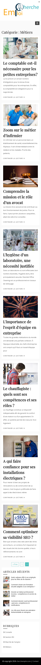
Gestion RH (9, 637)
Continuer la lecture (13, 97)
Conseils (8, 632)
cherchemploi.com (24, 661)
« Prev (15, 564)
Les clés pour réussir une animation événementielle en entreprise (23, 611)
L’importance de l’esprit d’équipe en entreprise (19, 327)
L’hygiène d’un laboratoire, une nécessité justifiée (18, 260)
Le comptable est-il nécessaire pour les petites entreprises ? (20, 68)
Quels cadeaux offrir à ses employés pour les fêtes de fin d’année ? (23, 578)
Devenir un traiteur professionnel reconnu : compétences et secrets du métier (23, 594)
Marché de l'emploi (12, 642)
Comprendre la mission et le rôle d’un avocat (18, 197)
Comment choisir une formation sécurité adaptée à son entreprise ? (23, 586)
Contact (35, 661)
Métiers (8, 647)
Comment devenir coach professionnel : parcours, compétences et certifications (24, 603)
